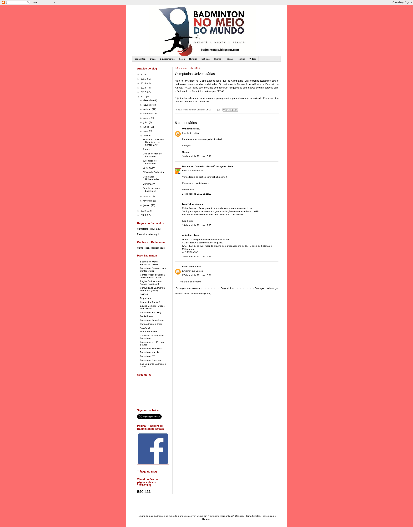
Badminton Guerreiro (150, 360)
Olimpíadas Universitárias (151, 178)
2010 (143, 210)
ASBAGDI (145, 327)
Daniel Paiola (146, 316)
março (147, 196)
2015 (143, 79)
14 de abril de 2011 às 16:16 (196, 156)
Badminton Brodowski (151, 348)
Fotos (182, 59)
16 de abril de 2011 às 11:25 (196, 256)
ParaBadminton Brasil (151, 324)
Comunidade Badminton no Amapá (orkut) (152, 289)
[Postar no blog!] (227, 110)
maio (146, 131)
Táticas (229, 59)
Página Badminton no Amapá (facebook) (151, 282)
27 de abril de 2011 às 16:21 (196, 275)
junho (146, 126)
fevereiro (148, 200)
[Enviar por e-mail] (224, 110)
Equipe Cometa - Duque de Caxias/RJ (152, 307)
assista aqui (158, 247)
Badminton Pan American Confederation (153, 269)
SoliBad (144, 294)
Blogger (206, 519)
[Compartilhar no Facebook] (233, 110)
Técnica (241, 59)
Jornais (146, 149)
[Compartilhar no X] (230, 110)
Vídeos (252, 59)
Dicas (153, 59)
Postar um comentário (190, 281)
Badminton (140, 59)
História (193, 59)
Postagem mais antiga (266, 288)
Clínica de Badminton (154, 172)
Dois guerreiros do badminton (152, 155)
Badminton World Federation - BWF (149, 263)
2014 (143, 83)
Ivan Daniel (188, 266)
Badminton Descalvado (152, 320)
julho (146, 122)
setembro (148, 113)
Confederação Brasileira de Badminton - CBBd (152, 276)
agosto (147, 118)
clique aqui (155, 228)
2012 (143, 92)
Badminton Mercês (149, 352)
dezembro (148, 100)
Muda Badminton (148, 331)
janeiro (147, 205)
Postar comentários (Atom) (197, 293)
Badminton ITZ (147, 356)
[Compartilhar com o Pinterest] (236, 110)
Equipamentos (167, 59)
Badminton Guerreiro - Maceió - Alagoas (204, 166)
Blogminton (145, 298)
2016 (143, 74)
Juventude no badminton (150, 162)
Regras (217, 59)
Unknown (187, 128)
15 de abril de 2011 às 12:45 (196, 225)
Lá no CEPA (149, 168)
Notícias (205, 59)
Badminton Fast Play (150, 312)
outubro (147, 109)
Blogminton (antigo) (150, 302)
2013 (143, 87)
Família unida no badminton (151, 189)
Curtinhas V (149, 183)
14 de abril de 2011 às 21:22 (196, 193)
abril (145, 135)
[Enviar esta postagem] (218, 110)
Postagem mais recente (188, 288)
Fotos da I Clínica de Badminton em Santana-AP (153, 142)
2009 (143, 215)
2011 (143, 96)
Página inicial (227, 288)
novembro (148, 104)
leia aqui (154, 234)
